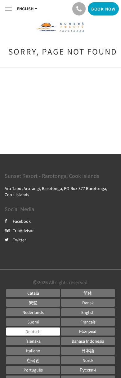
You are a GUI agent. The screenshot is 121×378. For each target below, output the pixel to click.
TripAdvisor (23, 230)
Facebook (22, 221)
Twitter (19, 240)
